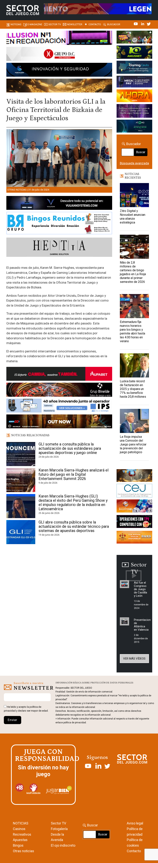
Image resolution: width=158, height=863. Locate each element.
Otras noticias (17, 189)
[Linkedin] (143, 23)
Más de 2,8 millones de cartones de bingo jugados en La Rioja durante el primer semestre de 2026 (133, 272)
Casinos (19, 829)
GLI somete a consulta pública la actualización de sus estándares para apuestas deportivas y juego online (70, 448)
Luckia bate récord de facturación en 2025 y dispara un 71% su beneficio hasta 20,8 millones (133, 388)
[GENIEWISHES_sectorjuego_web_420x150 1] (134, 476)
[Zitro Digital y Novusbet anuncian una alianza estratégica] (134, 195)
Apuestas (20, 840)
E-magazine (35, 24)
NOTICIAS (20, 823)
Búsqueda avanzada (134, 163)
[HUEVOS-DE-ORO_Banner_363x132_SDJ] (134, 38)
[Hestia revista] (59, 248)
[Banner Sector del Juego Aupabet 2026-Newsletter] (59, 374)
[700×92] (59, 422)
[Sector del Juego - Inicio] (22, 10)
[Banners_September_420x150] (134, 538)
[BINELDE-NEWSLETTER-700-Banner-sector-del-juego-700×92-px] (59, 390)
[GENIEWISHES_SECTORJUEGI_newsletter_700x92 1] (59, 86)
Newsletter (74, 24)
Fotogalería (59, 829)
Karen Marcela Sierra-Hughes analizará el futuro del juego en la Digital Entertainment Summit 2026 (73, 474)
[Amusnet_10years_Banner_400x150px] (134, 53)
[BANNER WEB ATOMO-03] (134, 127)
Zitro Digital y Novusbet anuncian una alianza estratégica (132, 216)
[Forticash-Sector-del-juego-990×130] (59, 70)
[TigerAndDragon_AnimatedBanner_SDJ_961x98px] (98, 8)
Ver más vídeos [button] (134, 658)
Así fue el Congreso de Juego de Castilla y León (140, 589)
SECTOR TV (54, 24)
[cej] (134, 491)
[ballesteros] (134, 507)
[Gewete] (134, 111)
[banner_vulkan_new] (59, 203)
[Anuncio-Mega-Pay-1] (134, 82)
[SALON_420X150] (134, 96)
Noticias (16, 24)
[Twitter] (149, 23)
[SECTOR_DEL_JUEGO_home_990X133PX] (59, 38)
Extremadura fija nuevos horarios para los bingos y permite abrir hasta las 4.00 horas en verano (132, 331)
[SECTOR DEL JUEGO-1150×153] (59, 54)
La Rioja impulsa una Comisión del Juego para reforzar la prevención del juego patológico (133, 444)
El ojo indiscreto (63, 845)
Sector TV (58, 823)
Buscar (140, 152)
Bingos (18, 845)
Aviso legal (135, 823)
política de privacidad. (75, 722)
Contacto (94, 24)
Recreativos (22, 834)
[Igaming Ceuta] (134, 68)
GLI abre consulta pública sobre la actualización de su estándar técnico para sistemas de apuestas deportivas (74, 526)
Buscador (113, 24)
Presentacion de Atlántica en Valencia (142, 624)
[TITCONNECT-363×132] (134, 522)
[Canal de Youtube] (136, 23)
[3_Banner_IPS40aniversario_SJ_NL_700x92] (59, 406)
